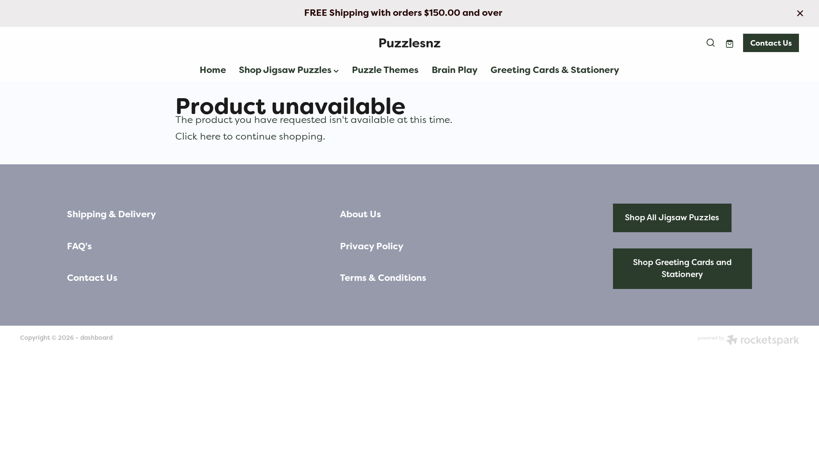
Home (213, 70)
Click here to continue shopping (249, 136)
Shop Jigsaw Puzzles (286, 70)
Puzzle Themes (385, 70)
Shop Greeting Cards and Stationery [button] (682, 268)
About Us (360, 214)
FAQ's (79, 246)
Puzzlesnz (409, 43)
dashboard (96, 337)
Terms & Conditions (383, 278)
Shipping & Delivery (111, 214)
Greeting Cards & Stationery (555, 70)
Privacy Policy (372, 246)
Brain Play (455, 70)
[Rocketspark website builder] (748, 341)
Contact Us (771, 43)
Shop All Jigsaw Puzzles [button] (672, 217)
